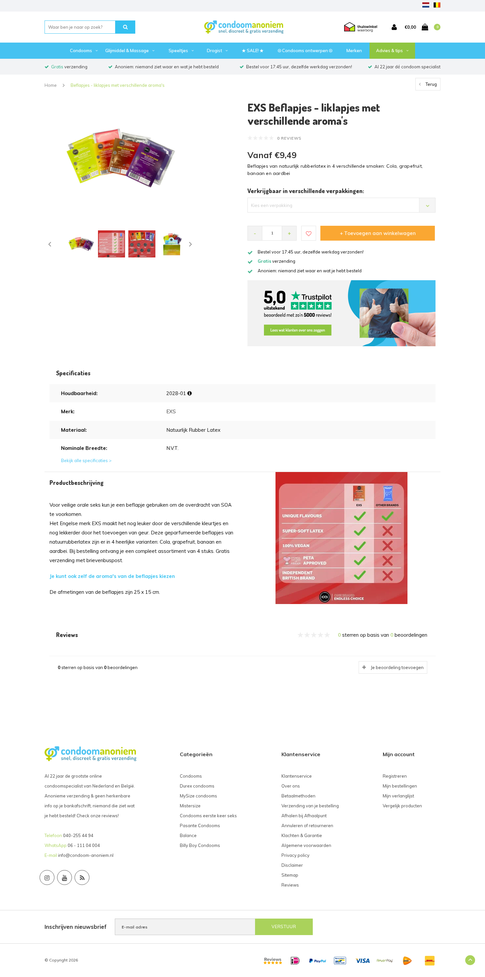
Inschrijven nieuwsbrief (76, 926)
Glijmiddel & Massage (127, 50)
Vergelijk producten (402, 805)
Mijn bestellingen (400, 786)
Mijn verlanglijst (398, 795)
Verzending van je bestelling (310, 805)
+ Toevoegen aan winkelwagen (378, 233)
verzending (69, 66)
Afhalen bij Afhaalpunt (304, 815)
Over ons (290, 786)
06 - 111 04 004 (84, 845)
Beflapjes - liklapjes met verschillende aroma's (118, 85)
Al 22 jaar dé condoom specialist (407, 66)
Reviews (290, 885)
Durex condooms (197, 786)
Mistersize (190, 805)
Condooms (81, 50)
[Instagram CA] (47, 877)
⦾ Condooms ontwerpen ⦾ (305, 50)
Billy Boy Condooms (200, 845)
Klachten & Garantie (301, 835)
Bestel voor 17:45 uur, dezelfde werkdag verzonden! (299, 66)
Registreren (395, 776)
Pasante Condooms (200, 825)
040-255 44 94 (78, 835)
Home (51, 85)
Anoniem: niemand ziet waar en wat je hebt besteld (167, 66)
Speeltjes (178, 50)
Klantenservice (296, 776)
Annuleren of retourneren (307, 825)
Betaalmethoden (298, 795)
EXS (171, 411)
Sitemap (289, 875)
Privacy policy (295, 855)
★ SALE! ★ (253, 50)
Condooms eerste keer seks (208, 815)
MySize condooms (198, 795)
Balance (188, 835)
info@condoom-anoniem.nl (85, 855)
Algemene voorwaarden (306, 845)
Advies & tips (389, 50)
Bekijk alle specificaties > (86, 460)
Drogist (214, 50)
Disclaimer (292, 865)
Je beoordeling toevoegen (397, 667)
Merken (354, 50)
